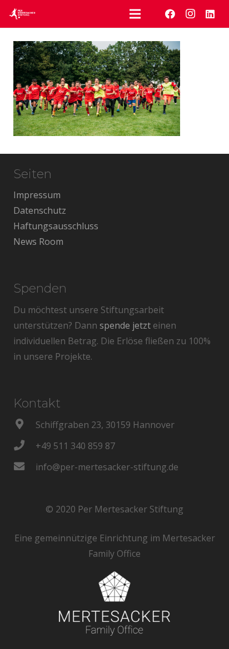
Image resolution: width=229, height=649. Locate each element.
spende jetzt (125, 325)
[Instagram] (190, 14)
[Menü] (135, 14)
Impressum (37, 195)
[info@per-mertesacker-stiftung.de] (24, 467)
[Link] (22, 13)
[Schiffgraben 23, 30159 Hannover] (24, 424)
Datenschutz (39, 210)
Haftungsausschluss (55, 226)
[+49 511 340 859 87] (24, 446)
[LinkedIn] (210, 14)
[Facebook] (170, 14)
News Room (38, 241)
